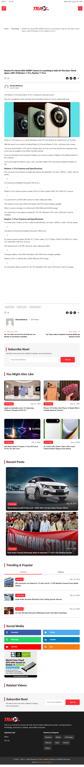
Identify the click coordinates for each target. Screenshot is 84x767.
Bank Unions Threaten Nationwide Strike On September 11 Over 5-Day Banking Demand (40, 553)
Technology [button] (15, 29)
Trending (23, 572)
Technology (20, 595)
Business (19, 579)
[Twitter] (61, 632)
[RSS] (61, 647)
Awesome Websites (44, 762)
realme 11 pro (9, 307)
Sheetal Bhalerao (16, 86)
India (57, 743)
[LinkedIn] (61, 639)
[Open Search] (80, 8)
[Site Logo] (41, 8)
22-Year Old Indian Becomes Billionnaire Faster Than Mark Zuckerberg (41, 613)
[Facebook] (22, 632)
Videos (47, 748)
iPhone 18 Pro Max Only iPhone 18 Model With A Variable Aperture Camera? (61, 409)
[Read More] (22, 390)
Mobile (58, 737)
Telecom (48, 743)
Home (6, 29)
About (3, 1)
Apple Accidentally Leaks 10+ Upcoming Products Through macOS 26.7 (19, 409)
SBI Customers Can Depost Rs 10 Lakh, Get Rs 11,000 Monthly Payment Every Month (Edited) (46, 584)
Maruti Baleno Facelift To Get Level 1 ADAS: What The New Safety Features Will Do (38, 508)
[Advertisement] (42, 19)
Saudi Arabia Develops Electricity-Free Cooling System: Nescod (38, 599)
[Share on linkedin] (74, 78)
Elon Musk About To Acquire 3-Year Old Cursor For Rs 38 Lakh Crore (21, 448)
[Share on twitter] (71, 78)
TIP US (11, 1)
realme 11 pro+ (22, 307)
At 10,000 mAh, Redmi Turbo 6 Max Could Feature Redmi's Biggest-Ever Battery (59, 448)
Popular (61, 572)
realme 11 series (35, 307)
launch (22, 140)
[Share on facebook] (67, 78)
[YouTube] (22, 647)
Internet (66, 743)
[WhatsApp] (22, 639)
